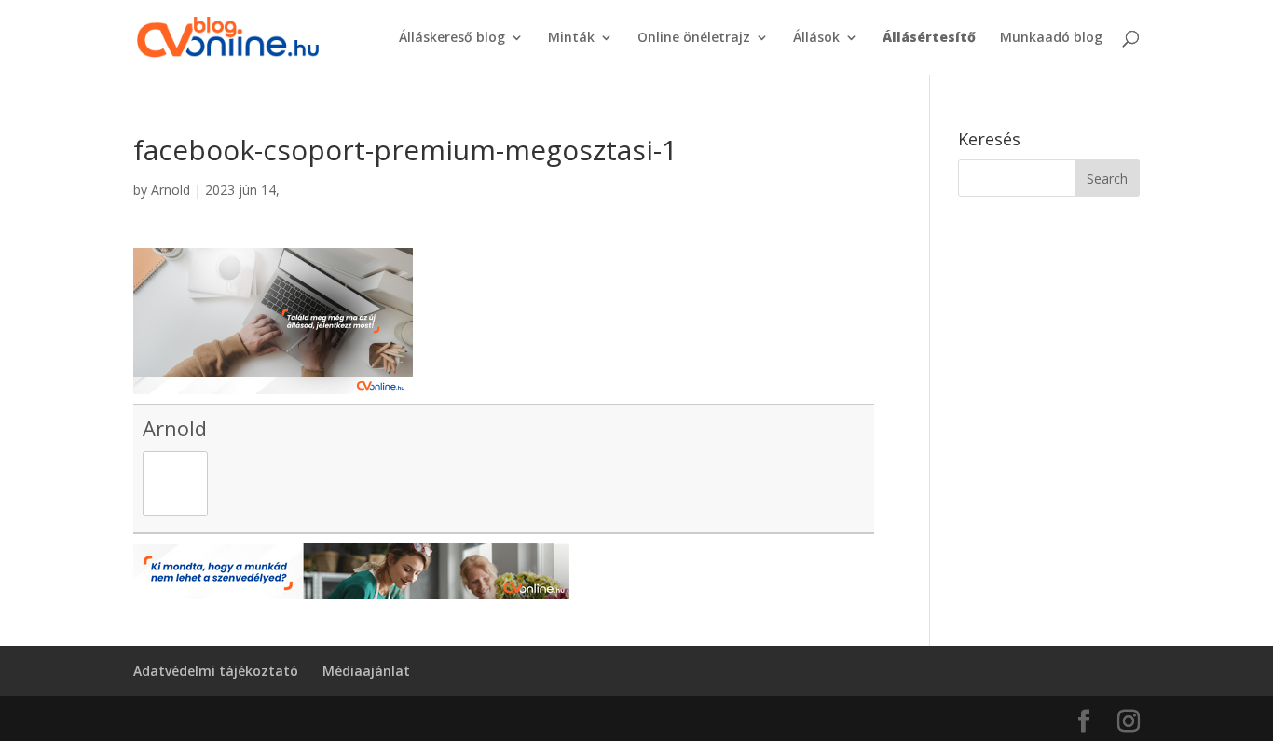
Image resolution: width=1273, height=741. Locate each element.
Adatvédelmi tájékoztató (215, 670)
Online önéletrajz (693, 38)
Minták (571, 38)
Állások (816, 38)
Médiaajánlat (366, 670)
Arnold (170, 190)
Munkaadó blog (1051, 38)
